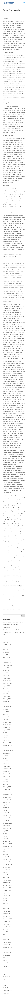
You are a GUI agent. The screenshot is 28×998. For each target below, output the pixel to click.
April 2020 (6, 763)
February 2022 (7, 719)
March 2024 (6, 678)
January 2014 (6, 913)
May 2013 (5, 934)
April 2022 (6, 714)
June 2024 (6, 670)
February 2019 (7, 787)
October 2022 (7, 704)
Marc (5, 12)
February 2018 (7, 815)
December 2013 (7, 916)
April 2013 (5, 937)
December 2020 (7, 743)
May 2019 (5, 781)
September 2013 (7, 924)
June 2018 (6, 807)
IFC (4, 974)
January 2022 (7, 722)
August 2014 (6, 895)
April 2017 (5, 838)
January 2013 (6, 944)
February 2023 (7, 699)
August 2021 (6, 730)
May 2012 (5, 960)
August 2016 (6, 849)
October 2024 (7, 662)
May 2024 (5, 673)
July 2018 (5, 805)
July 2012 (5, 957)
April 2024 (6, 675)
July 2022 (5, 709)
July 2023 (5, 688)
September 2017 (7, 828)
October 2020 (7, 748)
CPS (4, 971)
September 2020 (8, 750)
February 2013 (7, 942)
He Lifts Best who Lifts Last (11, 630)
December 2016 (7, 844)
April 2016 (5, 854)
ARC (4, 969)
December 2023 (7, 680)
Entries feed (6, 988)
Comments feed (7, 990)
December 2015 (7, 864)
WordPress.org (7, 993)
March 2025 (6, 657)
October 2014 (7, 890)
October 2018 (7, 797)
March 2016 (6, 856)
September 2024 (8, 665)
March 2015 (6, 877)
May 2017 (5, 836)
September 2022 (7, 706)
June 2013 (6, 932)
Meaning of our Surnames (10, 624)
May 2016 (5, 851)
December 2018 (7, 792)
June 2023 (6, 691)
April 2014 (6, 906)
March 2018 (6, 812)
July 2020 (5, 756)
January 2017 (6, 841)
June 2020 (6, 758)
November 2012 (7, 947)
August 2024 (6, 668)
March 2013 (6, 939)
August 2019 (6, 776)
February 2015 (7, 880)
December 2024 (7, 660)
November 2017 (7, 823)
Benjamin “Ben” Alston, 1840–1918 (13, 622)
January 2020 (7, 768)
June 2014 (6, 900)
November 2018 (7, 794)
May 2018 (5, 810)
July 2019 (5, 779)
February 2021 (7, 740)
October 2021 (6, 727)
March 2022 (6, 717)
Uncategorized (7, 976)
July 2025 (5, 649)
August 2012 (6, 955)
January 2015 (6, 882)
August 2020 (6, 753)
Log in (4, 985)
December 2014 (7, 885)
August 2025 (6, 647)
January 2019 (6, 789)
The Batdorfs (6, 627)
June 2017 (6, 833)
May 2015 (5, 872)
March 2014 (6, 908)
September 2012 (7, 952)
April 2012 (5, 963)
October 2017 (6, 825)
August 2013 (6, 926)
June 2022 (6, 712)
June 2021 (6, 732)
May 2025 (5, 655)
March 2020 (6, 766)
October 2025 (7, 644)
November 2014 (7, 888)
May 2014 (5, 903)
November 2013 (7, 919)
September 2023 (7, 683)
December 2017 (7, 820)
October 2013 (6, 921)
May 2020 (5, 761)
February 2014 (7, 911)
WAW (15, 12)
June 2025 (6, 652)
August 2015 (6, 869)
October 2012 (6, 950)
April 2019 (5, 784)
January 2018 (6, 818)
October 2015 (6, 867)
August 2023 (6, 686)
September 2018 (7, 800)
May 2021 (5, 735)
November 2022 (7, 701)
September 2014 (7, 893)
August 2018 (6, 802)
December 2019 (7, 771)
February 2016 (7, 859)
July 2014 (5, 898)
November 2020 (7, 745)
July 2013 (5, 929)
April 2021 (5, 737)
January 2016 (6, 862)
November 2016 (7, 846)
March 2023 (6, 696)
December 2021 (7, 724)
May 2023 (5, 693)
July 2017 (5, 831)
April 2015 (5, 875)
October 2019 (6, 774)
